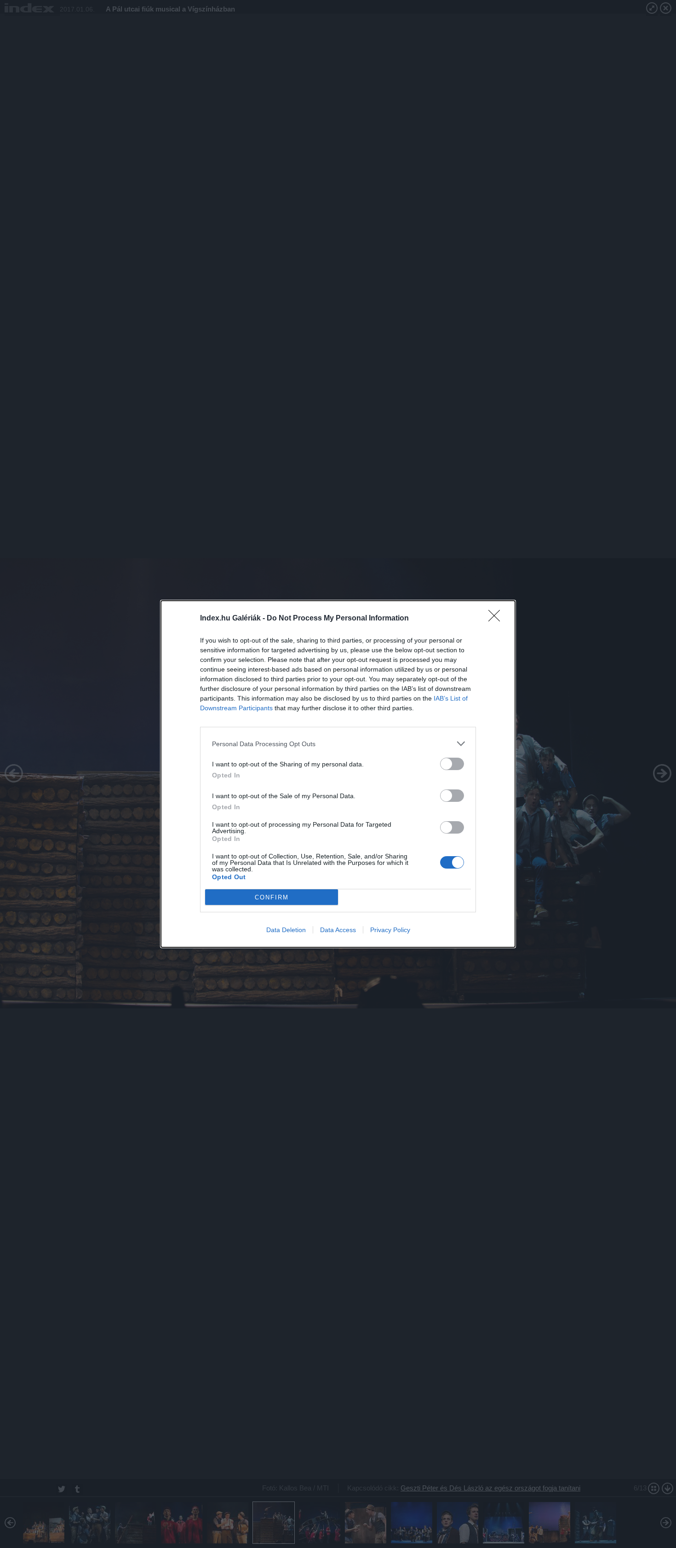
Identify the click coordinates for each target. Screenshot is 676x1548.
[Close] (497, 618)
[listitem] (338, 743)
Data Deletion (286, 929)
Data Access (338, 929)
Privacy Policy (390, 929)
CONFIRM (272, 897)
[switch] (452, 764)
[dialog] (338, 774)
